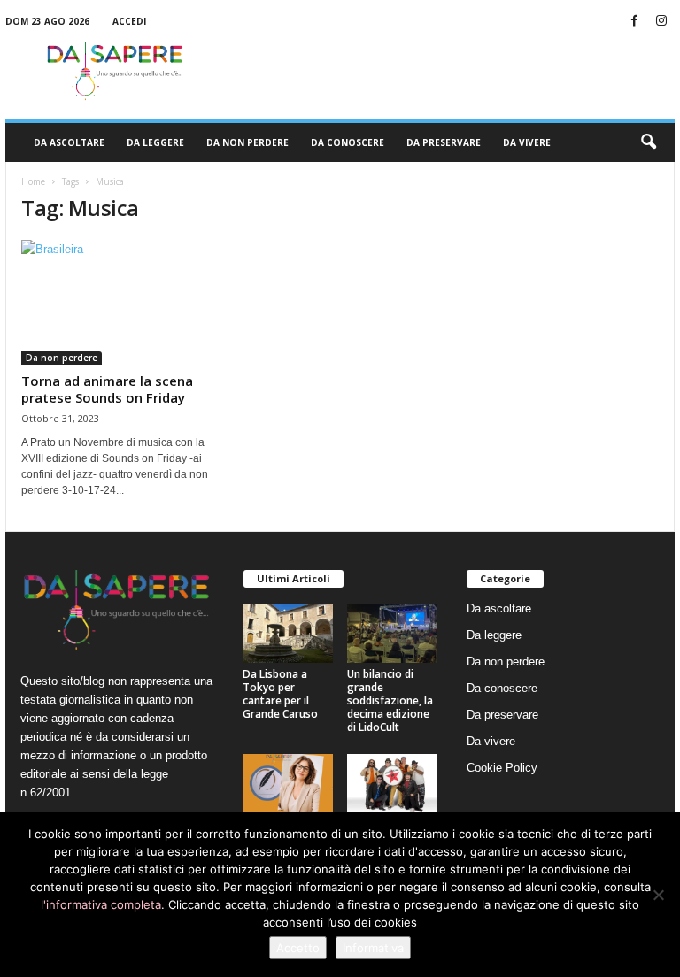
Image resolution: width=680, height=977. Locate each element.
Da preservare (443, 142)
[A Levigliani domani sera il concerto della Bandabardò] (392, 783)
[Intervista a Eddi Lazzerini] (288, 783)
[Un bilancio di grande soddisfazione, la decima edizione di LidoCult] (392, 633)
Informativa (373, 948)
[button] (648, 142)
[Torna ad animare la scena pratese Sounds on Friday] (117, 302)
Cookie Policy (502, 767)
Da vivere (527, 142)
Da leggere (155, 142)
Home (33, 181)
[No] (658, 895)
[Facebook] (634, 22)
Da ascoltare (69, 142)
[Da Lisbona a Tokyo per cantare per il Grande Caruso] (288, 633)
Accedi (129, 21)
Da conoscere (347, 142)
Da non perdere (247, 142)
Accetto (298, 948)
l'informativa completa (101, 904)
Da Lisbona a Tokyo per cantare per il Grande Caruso (280, 693)
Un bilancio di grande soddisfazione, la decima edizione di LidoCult (390, 700)
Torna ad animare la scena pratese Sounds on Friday (107, 389)
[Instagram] (661, 22)
